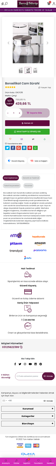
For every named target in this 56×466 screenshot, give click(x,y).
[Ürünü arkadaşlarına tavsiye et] (22, 139)
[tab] (11, 178)
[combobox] (4, 401)
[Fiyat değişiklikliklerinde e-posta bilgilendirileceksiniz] (45, 139)
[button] (8, 43)
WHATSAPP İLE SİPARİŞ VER (29, 131)
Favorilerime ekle (14, 143)
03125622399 (11, 347)
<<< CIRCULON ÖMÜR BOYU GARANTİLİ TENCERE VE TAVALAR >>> (28, 10)
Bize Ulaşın (28, 423)
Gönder (49, 376)
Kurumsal (28, 408)
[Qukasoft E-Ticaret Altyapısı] (28, 454)
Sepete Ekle (36, 112)
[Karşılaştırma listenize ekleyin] (34, 139)
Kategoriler (28, 416)
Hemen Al (28, 123)
